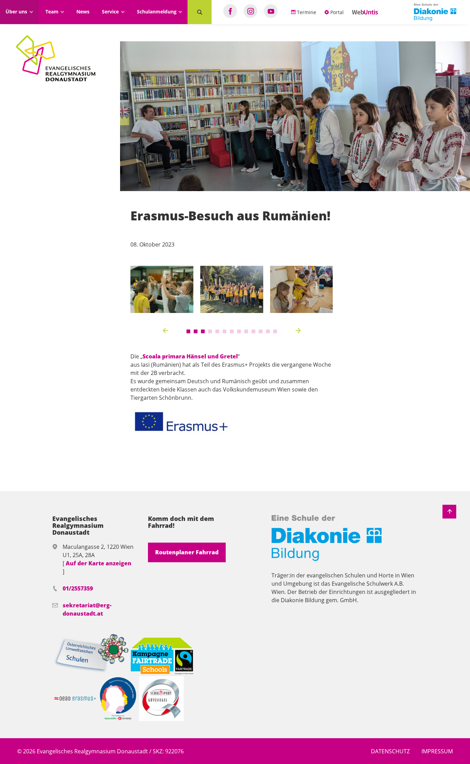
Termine (306, 12)
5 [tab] (217, 331)
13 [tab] (275, 331)
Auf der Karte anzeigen (98, 563)
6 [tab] (224, 331)
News (82, 11)
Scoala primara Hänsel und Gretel (190, 356)
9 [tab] (246, 331)
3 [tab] (203, 331)
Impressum (437, 751)
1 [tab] (188, 331)
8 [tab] (239, 331)
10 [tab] (253, 331)
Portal (336, 12)
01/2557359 (78, 588)
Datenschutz (390, 751)
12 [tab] (268, 331)
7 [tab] (232, 331)
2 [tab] (195, 331)
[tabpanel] (162, 289)
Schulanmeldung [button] (157, 11)
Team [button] (52, 11)
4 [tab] (210, 331)
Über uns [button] (17, 11)
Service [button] (111, 11)
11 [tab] (261, 331)
